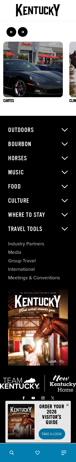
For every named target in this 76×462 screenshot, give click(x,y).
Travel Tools (25, 229)
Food (14, 186)
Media (14, 252)
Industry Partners (26, 243)
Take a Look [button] (52, 434)
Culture (18, 201)
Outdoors (21, 130)
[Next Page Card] (23, 32)
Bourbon (20, 144)
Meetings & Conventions (34, 277)
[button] (11, 453)
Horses (17, 158)
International (21, 269)
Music (16, 172)
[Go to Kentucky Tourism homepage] (38, 10)
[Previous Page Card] (11, 32)
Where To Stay (26, 215)
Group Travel (22, 260)
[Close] (67, 405)
